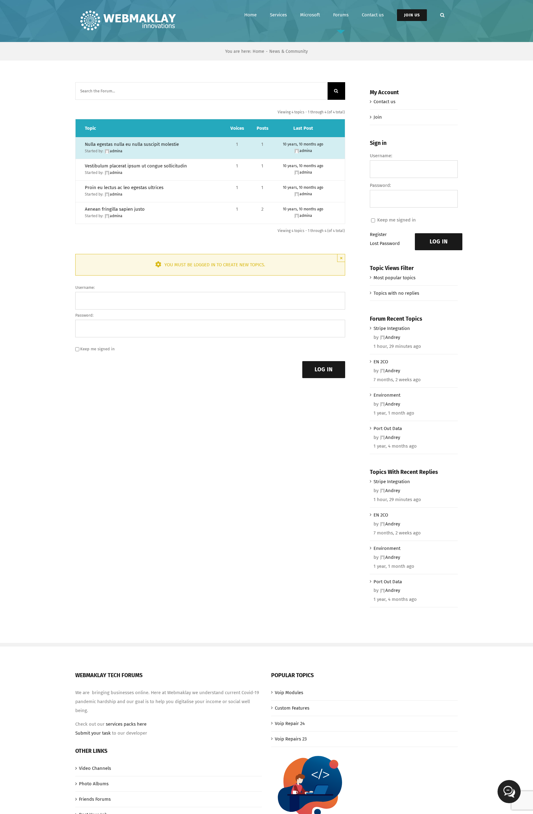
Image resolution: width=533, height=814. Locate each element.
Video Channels (95, 768)
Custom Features (292, 708)
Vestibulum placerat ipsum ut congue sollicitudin (136, 166)
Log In (324, 369)
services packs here (126, 724)
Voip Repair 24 (290, 723)
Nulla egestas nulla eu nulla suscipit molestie (132, 144)
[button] (442, 15)
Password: (84, 315)
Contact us (384, 101)
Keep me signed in (97, 349)
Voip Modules (289, 692)
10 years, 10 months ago (303, 144)
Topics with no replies (396, 293)
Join (378, 117)
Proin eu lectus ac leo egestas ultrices (124, 187)
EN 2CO (381, 362)
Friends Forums (95, 799)
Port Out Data (388, 428)
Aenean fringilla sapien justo (115, 209)
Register (378, 234)
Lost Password (385, 243)
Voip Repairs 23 (291, 739)
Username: (85, 287)
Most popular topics (394, 277)
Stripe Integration (392, 328)
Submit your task (93, 733)
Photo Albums (94, 784)
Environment (387, 395)
